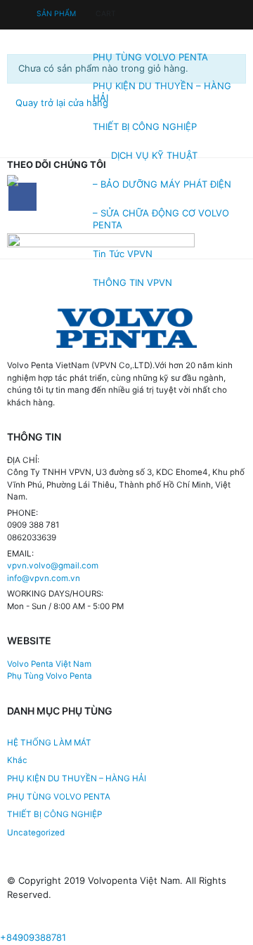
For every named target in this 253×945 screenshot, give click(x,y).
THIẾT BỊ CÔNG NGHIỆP (145, 126)
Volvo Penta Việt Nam (49, 664)
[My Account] (18, 12)
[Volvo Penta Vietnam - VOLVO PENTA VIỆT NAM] (44, 180)
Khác (17, 760)
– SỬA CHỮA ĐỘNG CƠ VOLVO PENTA (161, 218)
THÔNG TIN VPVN (132, 282)
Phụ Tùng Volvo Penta (49, 676)
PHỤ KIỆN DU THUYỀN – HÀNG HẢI (162, 91)
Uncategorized (36, 833)
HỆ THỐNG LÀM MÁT (49, 743)
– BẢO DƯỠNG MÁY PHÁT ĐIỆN (162, 184)
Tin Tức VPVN (123, 253)
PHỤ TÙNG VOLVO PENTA (150, 57)
